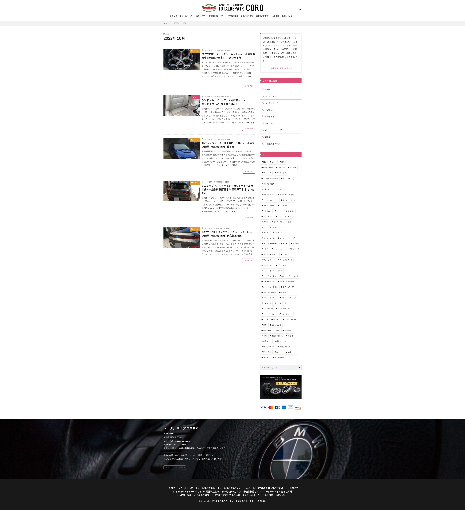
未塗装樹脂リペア (216, 16)
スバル (265, 222)
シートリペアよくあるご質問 (277, 491)
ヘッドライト (270, 116)
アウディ (293, 167)
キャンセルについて (270, 200)
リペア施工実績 (232, 16)
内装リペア (200, 16)
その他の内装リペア (231, 491)
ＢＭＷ (273, 162)
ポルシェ (284, 292)
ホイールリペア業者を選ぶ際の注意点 (264, 488)
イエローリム (287, 178)
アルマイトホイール (270, 178)
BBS (264, 162)
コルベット (283, 205)
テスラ (285, 244)
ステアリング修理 (284, 216)
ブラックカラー (268, 260)
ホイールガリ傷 (268, 281)
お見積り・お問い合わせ (281, 68)
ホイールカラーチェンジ (289, 276)
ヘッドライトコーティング (272, 271)
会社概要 (275, 16)
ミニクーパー (268, 309)
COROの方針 (268, 167)
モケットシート (286, 314)
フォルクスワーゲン (270, 254)
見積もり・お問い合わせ (174, 467)
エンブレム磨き (268, 184)
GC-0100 (281, 167)
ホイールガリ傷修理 (287, 281)
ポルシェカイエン (269, 298)
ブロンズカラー (283, 265)
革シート (266, 357)
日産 (265, 336)
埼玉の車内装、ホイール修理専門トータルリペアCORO (241, 501)
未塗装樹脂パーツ (272, 144)
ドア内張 (296, 244)
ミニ (288, 303)
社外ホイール (281, 341)
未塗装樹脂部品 (277, 336)
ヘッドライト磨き (269, 276)
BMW (283, 162)
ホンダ (293, 298)
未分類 (268, 137)
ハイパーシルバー (279, 249)
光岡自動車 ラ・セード (271, 330)
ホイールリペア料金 (205, 488)
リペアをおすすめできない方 (226, 495)
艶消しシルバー (268, 347)
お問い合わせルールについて (273, 189)
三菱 (265, 325)
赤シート (279, 352)
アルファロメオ (281, 173)
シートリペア (291, 488)
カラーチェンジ (268, 195)
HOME (168, 23)
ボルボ (283, 298)
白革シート (267, 341)
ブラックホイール (286, 260)
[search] (299, 367)
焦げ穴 (290, 336)
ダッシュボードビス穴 (287, 238)
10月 (185, 23)
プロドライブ (268, 265)
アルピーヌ (267, 173)
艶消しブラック (285, 347)
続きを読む (249, 86)
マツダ (278, 303)
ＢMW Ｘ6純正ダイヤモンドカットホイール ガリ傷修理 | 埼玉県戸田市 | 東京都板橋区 (228, 233)
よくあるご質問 (247, 16)
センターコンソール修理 (282, 222)
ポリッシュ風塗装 (269, 292)
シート (197, 97)
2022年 (176, 23)
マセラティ (267, 303)
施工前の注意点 (262, 16)
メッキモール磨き (284, 309)
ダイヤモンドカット (270, 227)
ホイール (196, 51)
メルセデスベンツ (269, 314)
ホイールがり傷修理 (270, 287)
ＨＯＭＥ (173, 16)
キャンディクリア (289, 200)
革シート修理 (279, 357)
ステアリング (270, 96)
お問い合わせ (287, 16)
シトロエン (267, 211)
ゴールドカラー (268, 205)
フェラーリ (295, 249)
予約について (276, 325)
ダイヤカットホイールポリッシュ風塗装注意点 (196, 491)
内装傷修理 (289, 330)
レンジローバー (290, 319)
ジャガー (279, 211)
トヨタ (265, 249)
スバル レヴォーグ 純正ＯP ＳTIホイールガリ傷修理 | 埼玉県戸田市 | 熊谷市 (228, 144)
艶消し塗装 (267, 352)
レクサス (276, 319)
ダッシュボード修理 (270, 244)
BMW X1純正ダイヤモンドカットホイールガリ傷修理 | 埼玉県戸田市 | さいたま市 (228, 56)
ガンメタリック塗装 (287, 195)
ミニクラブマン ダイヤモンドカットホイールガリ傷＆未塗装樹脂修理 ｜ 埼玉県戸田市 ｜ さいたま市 (228, 189)
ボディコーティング (273, 130)
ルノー (265, 319)
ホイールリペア (186, 16)
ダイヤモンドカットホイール (273, 233)
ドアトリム (269, 110)
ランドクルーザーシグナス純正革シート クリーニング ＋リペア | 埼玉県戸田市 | (227, 102)
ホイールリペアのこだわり (230, 488)
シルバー (291, 211)
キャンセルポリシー (252, 495)
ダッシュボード (271, 103)
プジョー (286, 254)
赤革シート (292, 352)
